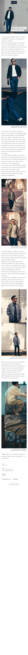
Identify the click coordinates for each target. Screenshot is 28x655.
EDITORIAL (16, 479)
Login (22, 2)
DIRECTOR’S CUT (7, 479)
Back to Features (14, 484)
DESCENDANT (14, 2)
